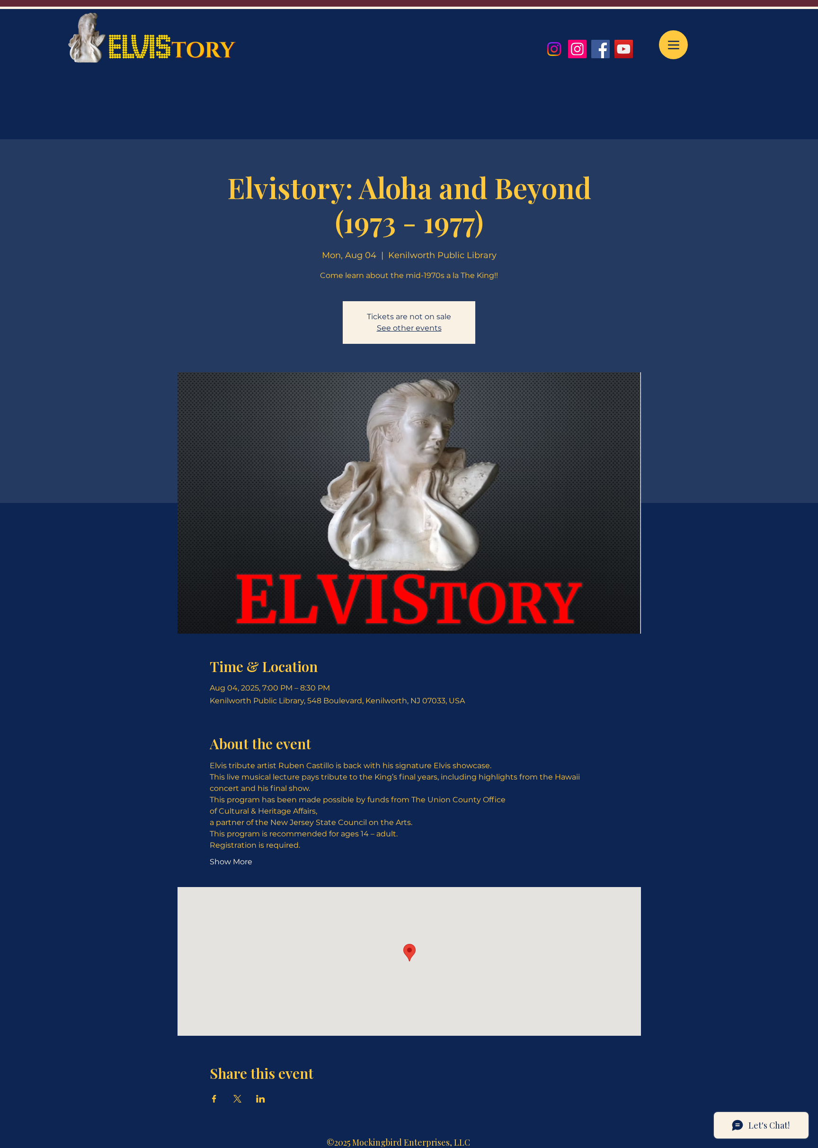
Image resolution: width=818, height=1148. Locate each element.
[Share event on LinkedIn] (260, 1099)
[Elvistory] (577, 49)
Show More (231, 861)
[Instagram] (554, 49)
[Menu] (673, 44)
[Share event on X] (237, 1099)
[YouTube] (623, 49)
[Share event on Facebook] (214, 1099)
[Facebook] (600, 49)
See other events (409, 327)
